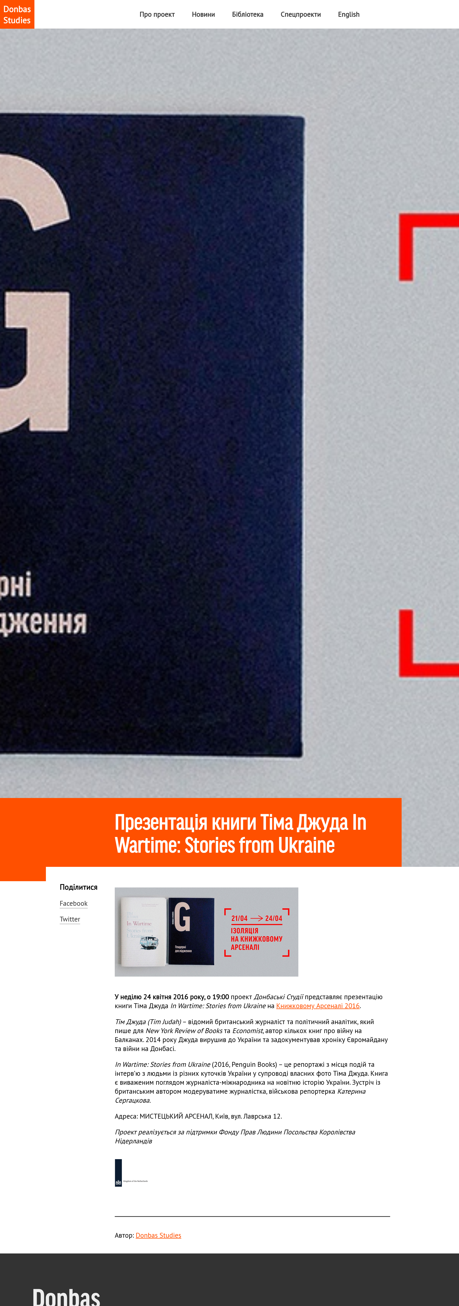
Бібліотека (248, 14)
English (349, 14)
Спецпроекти (301, 14)
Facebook (74, 903)
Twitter (70, 919)
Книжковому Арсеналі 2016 (318, 1005)
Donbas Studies (158, 1235)
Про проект (157, 14)
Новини (203, 14)
